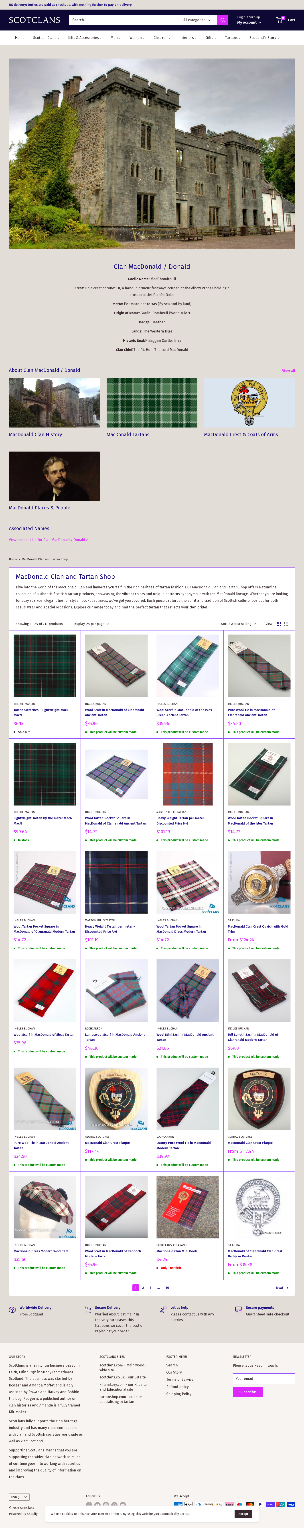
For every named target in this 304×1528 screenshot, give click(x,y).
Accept (243, 1514)
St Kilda (234, 920)
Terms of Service (180, 1379)
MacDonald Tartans (128, 435)
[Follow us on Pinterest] (114, 1505)
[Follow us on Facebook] (89, 1505)
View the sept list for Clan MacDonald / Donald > (48, 540)
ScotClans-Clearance (172, 1245)
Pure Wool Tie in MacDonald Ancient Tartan (41, 1145)
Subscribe (247, 1392)
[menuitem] (17, 37)
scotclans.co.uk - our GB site (122, 1377)
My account (247, 22)
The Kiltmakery (24, 703)
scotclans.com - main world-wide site (122, 1367)
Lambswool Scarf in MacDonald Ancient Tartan (115, 1037)
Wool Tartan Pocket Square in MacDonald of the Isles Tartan (250, 820)
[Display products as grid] (279, 624)
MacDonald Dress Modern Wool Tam (41, 1251)
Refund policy (177, 1387)
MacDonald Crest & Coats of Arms (241, 435)
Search (172, 1365)
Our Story (174, 1372)
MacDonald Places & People (39, 508)
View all (289, 371)
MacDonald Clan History (35, 435)
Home (13, 559)
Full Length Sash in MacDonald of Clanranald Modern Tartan (253, 1037)
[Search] (222, 20)
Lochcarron (94, 1028)
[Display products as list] (286, 624)
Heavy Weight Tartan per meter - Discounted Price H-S (181, 820)
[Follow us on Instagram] (106, 1505)
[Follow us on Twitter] (97, 1505)
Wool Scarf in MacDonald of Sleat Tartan (44, 1035)
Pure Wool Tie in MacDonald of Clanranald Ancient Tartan (251, 712)
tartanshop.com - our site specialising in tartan (120, 1399)
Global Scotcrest (98, 1136)
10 (167, 1288)
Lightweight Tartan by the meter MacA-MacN (43, 820)
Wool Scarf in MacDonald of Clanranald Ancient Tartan (114, 712)
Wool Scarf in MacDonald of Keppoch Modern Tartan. (113, 1253)
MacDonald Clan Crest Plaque (107, 1143)
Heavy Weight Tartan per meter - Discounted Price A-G (110, 929)
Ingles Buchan (95, 703)
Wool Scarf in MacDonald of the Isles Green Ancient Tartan (184, 712)
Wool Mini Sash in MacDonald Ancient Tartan (185, 1037)
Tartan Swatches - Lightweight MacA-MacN (42, 712)
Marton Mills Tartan (171, 812)
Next (279, 1288)
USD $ (15, 1497)
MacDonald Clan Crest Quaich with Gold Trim (258, 929)
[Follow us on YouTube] (123, 1505)
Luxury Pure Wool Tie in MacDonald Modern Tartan (183, 1145)
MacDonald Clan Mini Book (176, 1251)
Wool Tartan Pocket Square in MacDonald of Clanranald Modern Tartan (44, 929)
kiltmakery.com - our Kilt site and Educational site (123, 1387)
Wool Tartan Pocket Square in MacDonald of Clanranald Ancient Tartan (115, 820)
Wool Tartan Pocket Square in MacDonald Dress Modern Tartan (181, 929)
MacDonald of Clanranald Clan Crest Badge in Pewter (255, 1253)
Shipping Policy (178, 1394)
